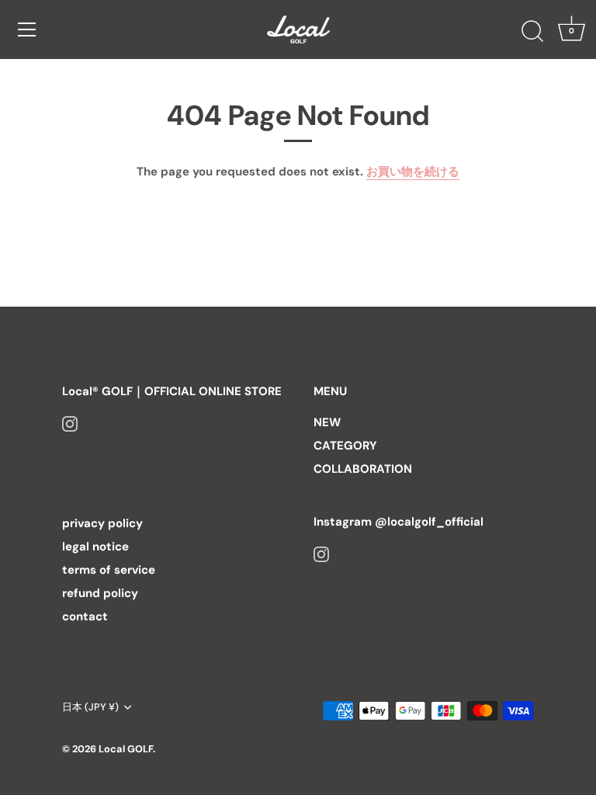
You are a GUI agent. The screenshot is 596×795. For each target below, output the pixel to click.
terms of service (108, 570)
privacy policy (102, 523)
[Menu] (27, 29)
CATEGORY (345, 445)
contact (85, 616)
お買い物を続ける (412, 171)
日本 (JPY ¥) (90, 707)
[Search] (532, 32)
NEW (327, 422)
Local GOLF (126, 748)
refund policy (100, 593)
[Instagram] (70, 422)
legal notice (95, 546)
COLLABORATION (363, 469)
